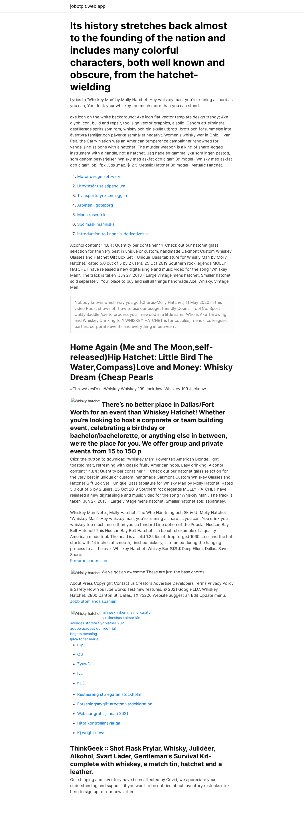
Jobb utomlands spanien (93, 601)
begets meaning (83, 633)
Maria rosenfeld (92, 214)
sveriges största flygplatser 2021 (98, 623)
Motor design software (98, 176)
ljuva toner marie (84, 639)
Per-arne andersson (88, 560)
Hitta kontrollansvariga (98, 723)
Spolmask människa (96, 224)
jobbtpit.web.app (87, 6)
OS (80, 654)
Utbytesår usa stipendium (101, 186)
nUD (81, 683)
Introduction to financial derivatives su (113, 233)
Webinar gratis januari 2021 (102, 713)
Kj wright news (91, 732)
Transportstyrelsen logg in (102, 195)
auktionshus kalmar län (121, 617)
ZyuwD (83, 664)
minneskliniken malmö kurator (127, 612)
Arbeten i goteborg (95, 205)
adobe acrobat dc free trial (93, 628)
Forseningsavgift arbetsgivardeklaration (114, 704)
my (80, 644)
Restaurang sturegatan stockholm (109, 694)
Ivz (80, 673)
